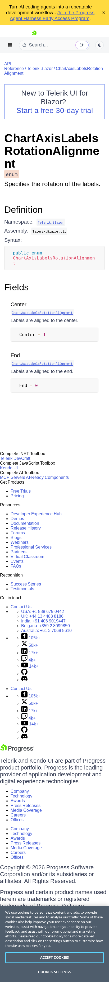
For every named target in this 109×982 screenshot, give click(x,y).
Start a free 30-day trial (54, 110)
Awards (18, 801)
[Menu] (10, 45)
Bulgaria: (45, 626)
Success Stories (26, 584)
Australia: (46, 630)
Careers (18, 815)
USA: (42, 611)
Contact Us (21, 607)
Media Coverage (26, 810)
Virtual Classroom (27, 556)
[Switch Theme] (99, 45)
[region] (54, 944)
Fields (16, 287)
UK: (42, 616)
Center (18, 304)
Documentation (25, 523)
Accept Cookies (54, 957)
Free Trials (21, 491)
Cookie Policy (53, 936)
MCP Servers (12, 477)
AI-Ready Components (47, 477)
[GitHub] (24, 673)
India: (43, 621)
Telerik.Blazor (40, 68)
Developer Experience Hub (36, 514)
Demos (17, 518)
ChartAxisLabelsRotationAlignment (51, 150)
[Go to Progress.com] (17, 750)
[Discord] (24, 679)
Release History (26, 528)
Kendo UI (9, 468)
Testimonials (22, 589)
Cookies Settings (54, 972)
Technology (21, 796)
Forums (18, 533)
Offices (17, 820)
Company (20, 791)
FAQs (16, 566)
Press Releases (25, 805)
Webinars (20, 542)
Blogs (16, 537)
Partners (18, 552)
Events (17, 561)
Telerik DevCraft (15, 458)
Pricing (17, 496)
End (15, 355)
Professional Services (31, 547)
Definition (23, 209)
